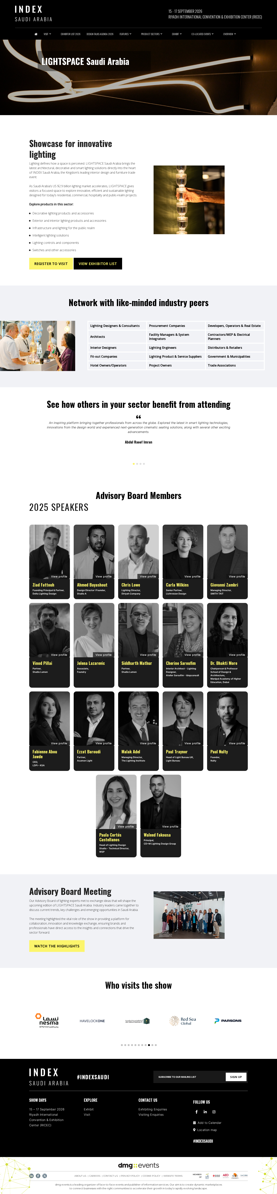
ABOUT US (80, 1175)
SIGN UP (236, 1077)
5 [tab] (135, 1045)
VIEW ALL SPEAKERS (228, 512)
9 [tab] (149, 1045)
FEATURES (124, 34)
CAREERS (94, 1175)
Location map (207, 1130)
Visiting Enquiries (151, 1114)
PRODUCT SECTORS (150, 34)
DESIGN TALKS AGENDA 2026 (100, 34)
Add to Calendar (209, 1123)
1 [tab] (133, 464)
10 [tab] (152, 1045)
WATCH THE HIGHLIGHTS (57, 946)
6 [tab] (138, 1045)
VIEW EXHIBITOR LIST (98, 263)
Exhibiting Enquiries (152, 1109)
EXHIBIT (175, 34)
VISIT (46, 34)
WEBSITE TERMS (173, 1175)
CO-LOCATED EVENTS (201, 34)
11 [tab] (155, 1045)
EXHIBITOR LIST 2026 (70, 34)
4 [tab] (143, 464)
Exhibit (89, 1109)
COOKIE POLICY (151, 1175)
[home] (52, 1076)
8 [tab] (145, 1045)
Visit (87, 1114)
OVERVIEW (228, 34)
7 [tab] (142, 1045)
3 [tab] (140, 464)
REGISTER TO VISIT (51, 263)
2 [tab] (137, 464)
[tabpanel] (138, 432)
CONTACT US (110, 1175)
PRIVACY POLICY (130, 1175)
